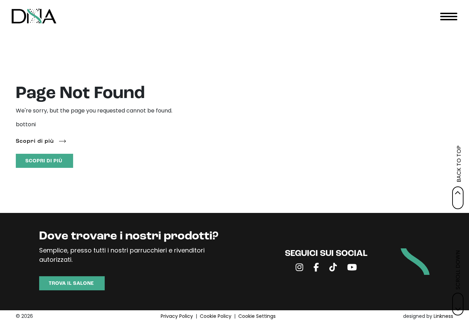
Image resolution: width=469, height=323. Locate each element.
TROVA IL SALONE (71, 283)
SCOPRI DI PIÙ (43, 161)
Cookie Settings (257, 316)
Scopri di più (35, 141)
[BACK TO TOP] (457, 198)
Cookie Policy (215, 316)
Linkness (443, 316)
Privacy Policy (177, 316)
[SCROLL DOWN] (457, 304)
